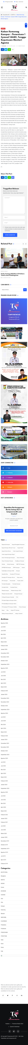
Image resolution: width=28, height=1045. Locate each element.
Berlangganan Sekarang (14, 530)
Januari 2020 (4, 837)
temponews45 (12, 1038)
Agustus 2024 (4, 713)
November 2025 (5, 657)
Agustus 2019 (4, 852)
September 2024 (5, 709)
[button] (23, 244)
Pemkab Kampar (16, 584)
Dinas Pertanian (20, 557)
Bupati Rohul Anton (6, 551)
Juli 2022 (3, 796)
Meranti (3, 913)
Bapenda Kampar (6, 544)
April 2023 (3, 773)
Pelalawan (3, 928)
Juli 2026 (3, 627)
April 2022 (3, 807)
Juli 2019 (3, 856)
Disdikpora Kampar (19, 561)
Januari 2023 (4, 784)
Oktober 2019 (4, 844)
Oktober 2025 (4, 660)
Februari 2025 (4, 690)
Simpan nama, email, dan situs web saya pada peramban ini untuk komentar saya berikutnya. (15, 229)
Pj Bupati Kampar (18, 593)
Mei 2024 (3, 724)
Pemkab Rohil (5, 587)
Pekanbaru (3, 925)
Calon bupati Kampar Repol (8, 554)
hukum (23, 567)
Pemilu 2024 (20, 580)
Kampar (18, 570)
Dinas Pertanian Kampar (7, 561)
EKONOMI (3, 891)
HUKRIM (3, 894)
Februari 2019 (4, 863)
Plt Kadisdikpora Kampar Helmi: (9, 603)
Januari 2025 (4, 694)
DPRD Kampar (16, 567)
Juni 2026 (3, 630)
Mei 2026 (3, 634)
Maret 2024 (4, 732)
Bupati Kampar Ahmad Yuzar (8, 547)
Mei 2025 (3, 679)
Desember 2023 (5, 743)
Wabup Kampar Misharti (7, 613)
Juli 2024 (3, 717)
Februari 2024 (4, 736)
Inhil (2, 898)
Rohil (2, 943)
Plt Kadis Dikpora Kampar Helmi (9, 600)
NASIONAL (3, 917)
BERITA (2, 271)
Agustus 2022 (4, 792)
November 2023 (5, 747)
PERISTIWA (4, 936)
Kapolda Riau (5, 574)
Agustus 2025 (4, 668)
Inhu (2, 902)
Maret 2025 (4, 687)
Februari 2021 (4, 822)
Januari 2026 (4, 649)
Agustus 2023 (4, 758)
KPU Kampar (5, 580)
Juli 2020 (3, 826)
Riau (8, 610)
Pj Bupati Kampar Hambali (8, 597)
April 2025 (3, 683)
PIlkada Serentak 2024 (7, 593)
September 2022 (5, 788)
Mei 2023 (3, 769)
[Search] (26, 7)
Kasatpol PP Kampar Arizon (8, 577)
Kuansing (3, 909)
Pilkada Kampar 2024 (16, 590)
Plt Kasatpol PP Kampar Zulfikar (9, 607)
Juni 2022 (3, 799)
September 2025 (5, 664)
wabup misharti (18, 613)
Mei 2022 (3, 803)
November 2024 (5, 702)
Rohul (6, 271)
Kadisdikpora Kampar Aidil (8, 570)
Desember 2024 (5, 698)
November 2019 (5, 841)
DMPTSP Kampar (20, 564)
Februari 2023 (4, 781)
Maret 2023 (4, 777)
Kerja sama (19, 577)
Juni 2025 (3, 675)
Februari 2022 (4, 814)
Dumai (2, 887)
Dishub (3, 564)
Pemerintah (12, 580)
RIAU (2, 940)
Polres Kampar (22, 607)
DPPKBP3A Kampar (6, 567)
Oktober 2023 (4, 751)
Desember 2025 (5, 653)
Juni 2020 (3, 829)
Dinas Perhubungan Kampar (8, 557)
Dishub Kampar (10, 564)
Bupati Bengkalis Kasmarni (18, 544)
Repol (3, 610)
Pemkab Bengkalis (6, 584)
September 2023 (5, 754)
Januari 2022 (4, 818)
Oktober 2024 (4, 705)
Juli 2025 (3, 672)
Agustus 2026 (4, 623)
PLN (17, 597)
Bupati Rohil (20, 547)
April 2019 (3, 859)
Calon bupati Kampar (18, 551)
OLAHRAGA (4, 921)
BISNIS (3, 883)
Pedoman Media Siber (17, 1023)
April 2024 (3, 728)
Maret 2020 (4, 833)
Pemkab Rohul (13, 587)
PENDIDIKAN (4, 932)
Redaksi (4, 46)
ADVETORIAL (4, 872)
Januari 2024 (4, 739)
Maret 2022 (4, 811)
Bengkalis (3, 876)
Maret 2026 (4, 642)
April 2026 (3, 638)
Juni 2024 (3, 720)
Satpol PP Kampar (15, 610)
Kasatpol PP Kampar (15, 574)
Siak (2, 951)
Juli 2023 (3, 762)
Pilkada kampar (5, 590)
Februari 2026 (4, 645)
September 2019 (5, 848)
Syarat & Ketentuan (14, 1026)
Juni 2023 (3, 766)
